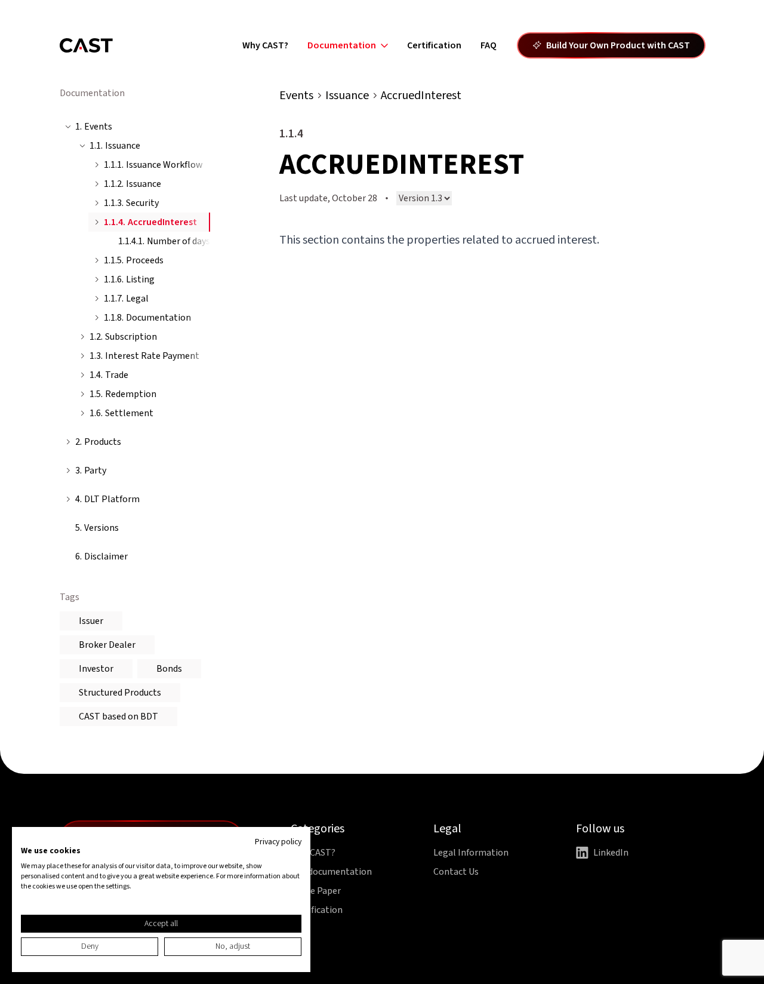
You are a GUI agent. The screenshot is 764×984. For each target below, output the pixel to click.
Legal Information (471, 852)
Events (296, 95)
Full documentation (331, 871)
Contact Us (456, 871)
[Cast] (86, 45)
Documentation (341, 45)
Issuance (347, 95)
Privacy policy (278, 842)
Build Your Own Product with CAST (618, 45)
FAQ (488, 45)
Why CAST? (265, 45)
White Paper (316, 890)
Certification (434, 45)
